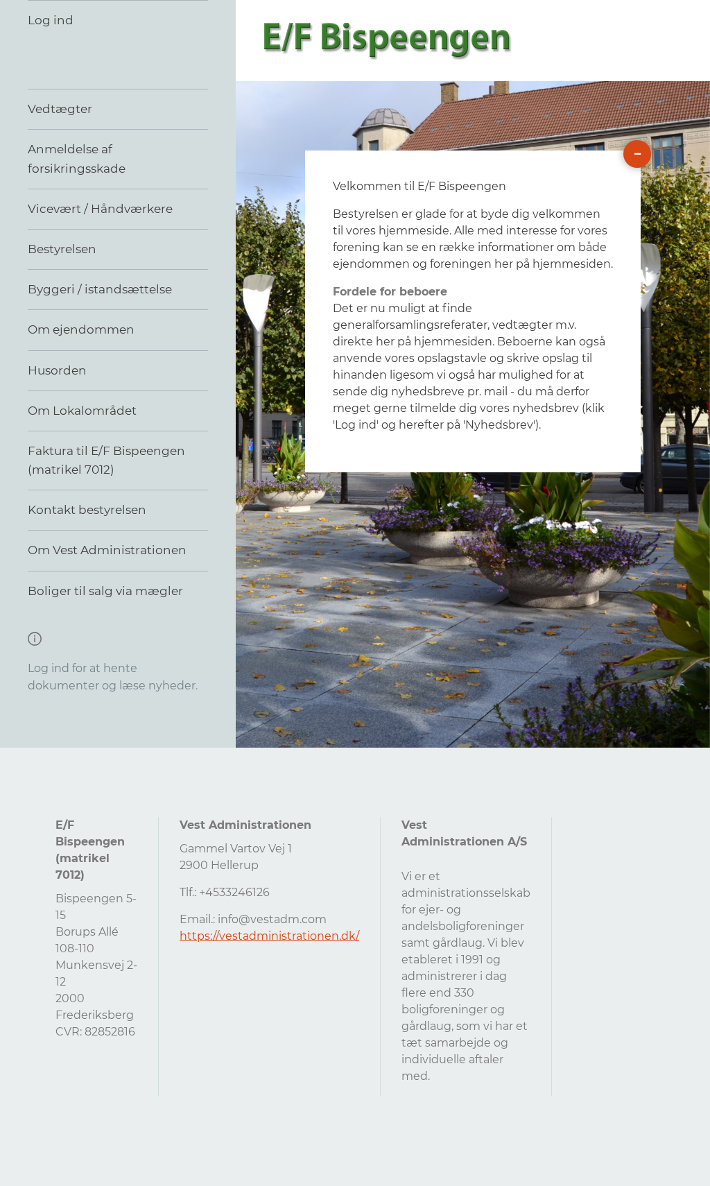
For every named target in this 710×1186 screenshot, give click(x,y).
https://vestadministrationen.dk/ (269, 936)
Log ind (50, 20)
